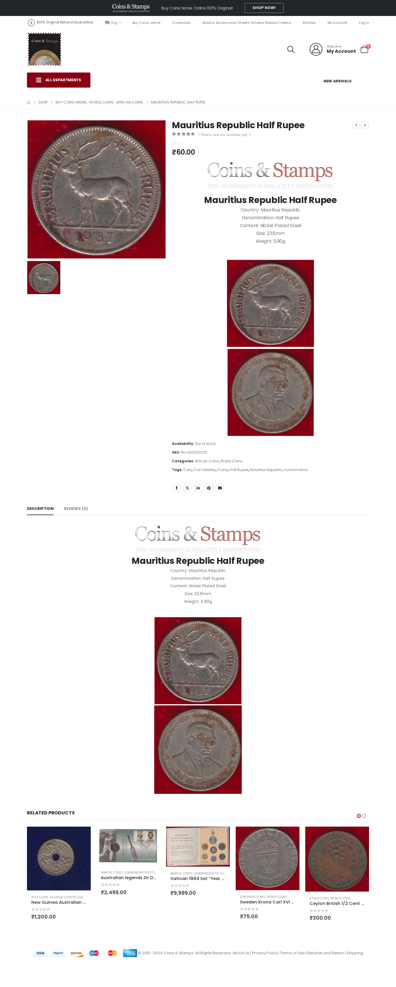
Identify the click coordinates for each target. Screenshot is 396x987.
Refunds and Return (325, 953)
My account (338, 22)
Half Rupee (239, 469)
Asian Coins (319, 898)
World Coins (231, 461)
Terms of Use (292, 953)
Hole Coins (39, 897)
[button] (291, 49)
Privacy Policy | (266, 953)
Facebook (176, 487)
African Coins (207, 461)
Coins (222, 469)
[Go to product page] (59, 858)
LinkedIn (198, 487)
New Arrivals (338, 81)
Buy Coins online (146, 22)
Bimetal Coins (112, 872)
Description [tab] (40, 508)
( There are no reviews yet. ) (224, 134)
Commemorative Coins (141, 872)
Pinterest (209, 487)
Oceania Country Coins (68, 897)
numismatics (296, 469)
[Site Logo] (44, 49)
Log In (364, 22)
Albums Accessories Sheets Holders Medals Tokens (246, 22)
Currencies (181, 22)
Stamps (309, 22)
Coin (187, 469)
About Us (240, 953)
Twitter (187, 487)
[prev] (356, 125)
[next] (365, 125)
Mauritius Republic (266, 469)
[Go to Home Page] (28, 102)
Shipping (355, 953)
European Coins (252, 897)
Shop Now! (264, 7)
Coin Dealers (204, 469)
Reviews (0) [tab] (76, 508)
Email (219, 487)
